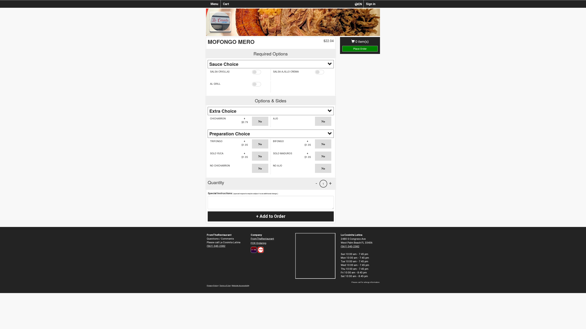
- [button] (316, 183)
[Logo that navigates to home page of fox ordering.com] (260, 250)
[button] (260, 72)
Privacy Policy (212, 286)
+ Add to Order (270, 216)
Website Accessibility (240, 286)
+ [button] (330, 183)
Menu (214, 4)
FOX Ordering (258, 243)
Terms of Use (225, 286)
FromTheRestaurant (262, 238)
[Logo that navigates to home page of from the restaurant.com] (254, 250)
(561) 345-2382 (216, 246)
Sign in (370, 4)
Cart (226, 4)
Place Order (360, 48)
